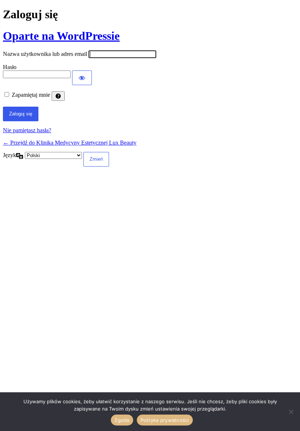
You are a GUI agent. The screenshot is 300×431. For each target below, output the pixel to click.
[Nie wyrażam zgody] (291, 411)
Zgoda (122, 420)
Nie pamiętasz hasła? (27, 130)
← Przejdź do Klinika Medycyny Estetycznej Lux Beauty (69, 143)
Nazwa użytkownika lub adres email (45, 54)
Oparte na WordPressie (61, 35)
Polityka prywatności (164, 420)
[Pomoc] (58, 96)
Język (9, 155)
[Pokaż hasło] (82, 77)
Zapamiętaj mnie (31, 95)
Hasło (9, 67)
